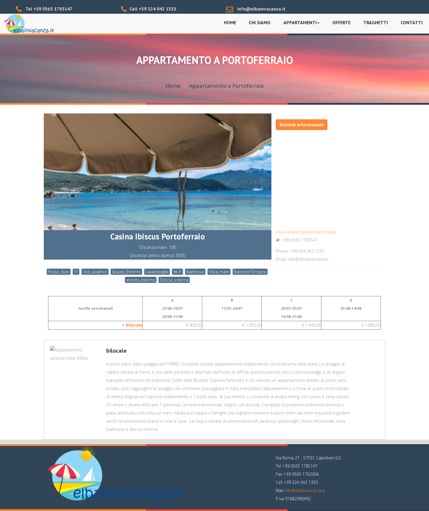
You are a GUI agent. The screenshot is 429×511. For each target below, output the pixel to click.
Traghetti (375, 22)
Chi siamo (260, 22)
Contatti (412, 22)
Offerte (341, 22)
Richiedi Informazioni (302, 124)
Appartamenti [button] (300, 22)
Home (230, 22)
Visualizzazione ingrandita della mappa (306, 232)
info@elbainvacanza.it (305, 490)
